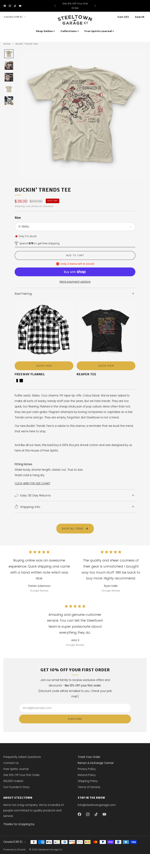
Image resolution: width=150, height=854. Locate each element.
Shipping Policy (88, 781)
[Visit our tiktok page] (15, 5)
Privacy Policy (87, 769)
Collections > (70, 31)
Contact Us (11, 763)
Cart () (123, 16)
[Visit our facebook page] (4, 5)
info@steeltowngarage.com (97, 805)
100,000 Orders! (13, 781)
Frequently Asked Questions (22, 757)
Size (18, 217)
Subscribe (75, 719)
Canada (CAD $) (13, 17)
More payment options (75, 282)
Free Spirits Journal (16, 769)
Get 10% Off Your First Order (21, 775)
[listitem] (75, 5)
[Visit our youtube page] (20, 5)
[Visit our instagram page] (9, 5)
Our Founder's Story (16, 787)
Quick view (44, 365)
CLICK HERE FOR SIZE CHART (32, 483)
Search (140, 16)
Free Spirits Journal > (99, 31)
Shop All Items (72, 528)
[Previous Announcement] (54, 5)
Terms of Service (89, 787)
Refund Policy (87, 775)
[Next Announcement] (95, 5)
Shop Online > (45, 31)
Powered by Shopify (14, 849)
